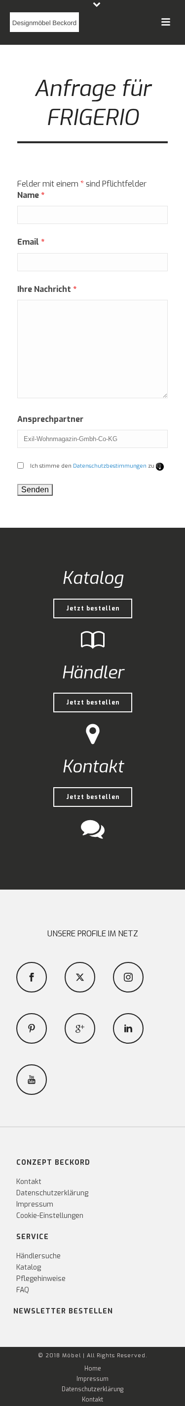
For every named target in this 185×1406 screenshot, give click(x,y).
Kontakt (28, 1181)
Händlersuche (38, 1256)
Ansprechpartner (50, 419)
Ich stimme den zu (97, 466)
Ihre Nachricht (46, 289)
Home (92, 1369)
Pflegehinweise (41, 1278)
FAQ (22, 1290)
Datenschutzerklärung (52, 1193)
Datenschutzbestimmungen (110, 466)
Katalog (28, 1267)
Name (30, 195)
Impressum (34, 1204)
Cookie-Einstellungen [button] (49, 1215)
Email (30, 242)
